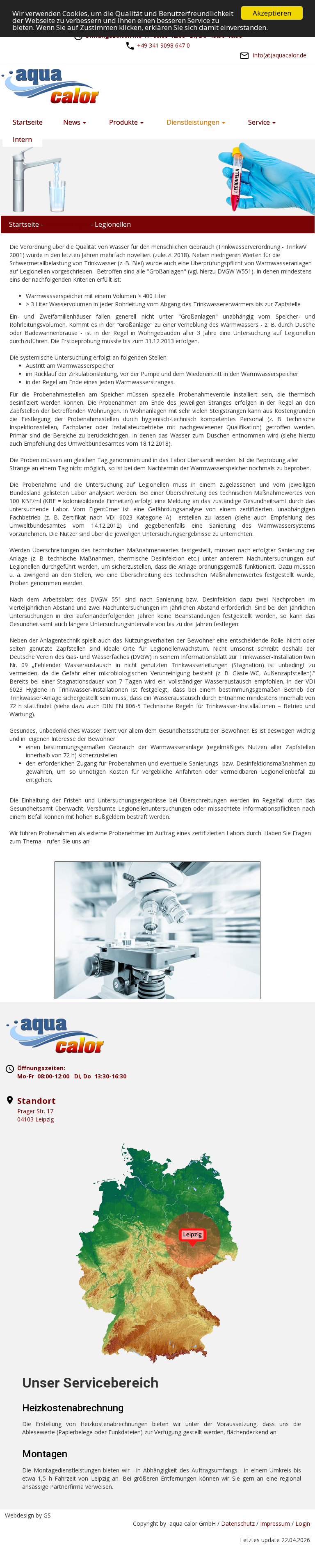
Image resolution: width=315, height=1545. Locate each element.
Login (302, 1523)
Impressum (275, 1523)
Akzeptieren (272, 13)
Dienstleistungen (67, 224)
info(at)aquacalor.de (279, 55)
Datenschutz (238, 1523)
